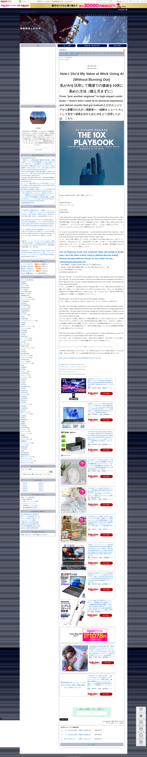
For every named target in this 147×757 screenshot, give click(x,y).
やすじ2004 (24, 229)
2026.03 (41, 483)
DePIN (23, 398)
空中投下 (23, 359)
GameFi (23, 392)
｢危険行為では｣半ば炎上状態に (30, 522)
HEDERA (24, 437)
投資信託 (23, 336)
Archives (38, 480)
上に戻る (141, 745)
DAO (22, 350)
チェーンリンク (25, 433)
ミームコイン (25, 377)
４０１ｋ (23, 445)
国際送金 (23, 447)
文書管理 (23, 319)
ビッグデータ (25, 297)
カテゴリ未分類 (25, 280)
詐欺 (22, 418)
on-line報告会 (25, 291)
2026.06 (24, 487)
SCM (22, 369)
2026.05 (24, 489)
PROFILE (34, 12)
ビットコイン (25, 338)
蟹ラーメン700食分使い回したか (30, 516)
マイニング (24, 394)
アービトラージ (25, 404)
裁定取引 (23, 390)
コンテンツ (24, 307)
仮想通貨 (23, 305)
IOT (22, 303)
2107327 (121, 10)
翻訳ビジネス (25, 293)
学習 (22, 322)
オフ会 (23, 289)
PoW (22, 383)
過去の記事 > (118, 45)
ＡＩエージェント (26, 443)
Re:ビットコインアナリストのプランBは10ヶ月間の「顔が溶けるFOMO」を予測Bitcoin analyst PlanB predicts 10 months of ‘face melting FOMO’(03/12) (38, 243)
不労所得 (23, 373)
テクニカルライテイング (28, 320)
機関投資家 (24, 454)
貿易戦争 (23, 420)
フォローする (141, 718)
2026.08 (24, 483)
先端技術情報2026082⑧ (28, 158)
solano (23, 449)
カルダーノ (24, 429)
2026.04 (24, 491)
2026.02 (41, 485)
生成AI (23, 367)
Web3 (23, 330)
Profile (38, 106)
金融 (22, 423)
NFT (22, 342)
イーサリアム (25, 340)
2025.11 (41, 491)
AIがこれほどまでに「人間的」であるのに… (78, 739)
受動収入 (23, 346)
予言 (22, 388)
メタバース (24, 328)
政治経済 (23, 309)
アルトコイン (25, 357)
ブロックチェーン (26, 299)
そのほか (23, 1)
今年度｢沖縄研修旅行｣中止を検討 (31, 526)
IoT (22, 334)
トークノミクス (25, 355)
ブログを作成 (135, 1)
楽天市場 (143, 1)
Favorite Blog (38, 261)
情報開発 (23, 295)
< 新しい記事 (66, 45)
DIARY (28, 12)
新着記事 (141, 738)
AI (21, 451)
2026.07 (24, 485)
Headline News (38, 511)
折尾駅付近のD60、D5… (28, 271)
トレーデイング (25, 414)
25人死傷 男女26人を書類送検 (30, 514)
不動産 (23, 416)
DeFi (22, 352)
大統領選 (23, 408)
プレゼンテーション (29, 503)
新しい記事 (141, 732)
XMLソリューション (27, 326)
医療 (22, 421)
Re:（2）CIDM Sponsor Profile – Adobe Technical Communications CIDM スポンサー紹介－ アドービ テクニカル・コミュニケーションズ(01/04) (38, 252)
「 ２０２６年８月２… (27, 264)
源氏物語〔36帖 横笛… (28, 266)
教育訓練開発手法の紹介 (30, 507)
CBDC (23, 379)
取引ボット (24, 412)
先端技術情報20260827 (28, 203)
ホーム (141, 712)
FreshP (23, 210)
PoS (22, 381)
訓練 (22, 324)
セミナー (23, 286)
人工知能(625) (68, 57)
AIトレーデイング (26, 462)
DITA (22, 313)
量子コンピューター (27, 456)
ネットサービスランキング (68, 372)
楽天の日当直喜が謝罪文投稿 (29, 528)
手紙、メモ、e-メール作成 (31, 501)
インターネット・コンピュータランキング (73, 367)
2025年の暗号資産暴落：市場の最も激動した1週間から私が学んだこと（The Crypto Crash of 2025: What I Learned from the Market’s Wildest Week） (38, 173)
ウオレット (24, 371)
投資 (22, 332)
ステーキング (25, 431)
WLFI (22, 402)
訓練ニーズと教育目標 (27, 497)
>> (121, 1)
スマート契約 (25, 361)
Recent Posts (38, 155)
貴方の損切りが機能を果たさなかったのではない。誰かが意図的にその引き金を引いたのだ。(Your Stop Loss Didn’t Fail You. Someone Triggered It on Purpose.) (38, 168)
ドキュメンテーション (27, 460)
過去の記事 (141, 725)
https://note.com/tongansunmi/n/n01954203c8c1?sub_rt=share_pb (80, 358)
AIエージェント (25, 458)
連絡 (22, 282)
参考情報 (23, 287)
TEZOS (23, 425)
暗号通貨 (23, 353)
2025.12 (41, 489)
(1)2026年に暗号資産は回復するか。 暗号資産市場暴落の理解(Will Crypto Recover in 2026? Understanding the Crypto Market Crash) (38, 179)
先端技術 (23, 311)
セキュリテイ (25, 375)
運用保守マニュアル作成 (30, 505)
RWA (22, 396)
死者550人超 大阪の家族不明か (30, 524)
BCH (22, 410)
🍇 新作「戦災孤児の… (28, 268)
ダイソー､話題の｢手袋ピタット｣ (30, 518)
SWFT (23, 400)
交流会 (23, 284)
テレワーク (24, 315)
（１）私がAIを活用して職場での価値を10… (78, 734)
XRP (22, 406)
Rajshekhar (24, 220)
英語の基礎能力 (27, 499)
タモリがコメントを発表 (28, 520)
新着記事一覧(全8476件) (92, 45)
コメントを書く (119, 723)
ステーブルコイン (26, 363)
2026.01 (41, 487)
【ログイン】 (123, 12)
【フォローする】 (112, 12)
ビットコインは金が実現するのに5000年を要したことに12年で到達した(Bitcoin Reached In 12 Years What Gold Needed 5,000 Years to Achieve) (38, 185)
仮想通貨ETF (25, 387)
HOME (22, 12)
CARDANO (24, 427)
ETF (22, 385)
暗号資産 (23, 453)
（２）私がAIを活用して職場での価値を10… (78, 730)
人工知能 (23, 301)
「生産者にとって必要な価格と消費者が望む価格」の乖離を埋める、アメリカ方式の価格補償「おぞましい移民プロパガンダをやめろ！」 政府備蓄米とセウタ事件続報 (38, 162)
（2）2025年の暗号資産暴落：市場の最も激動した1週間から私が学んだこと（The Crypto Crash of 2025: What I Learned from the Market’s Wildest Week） (38, 199)
